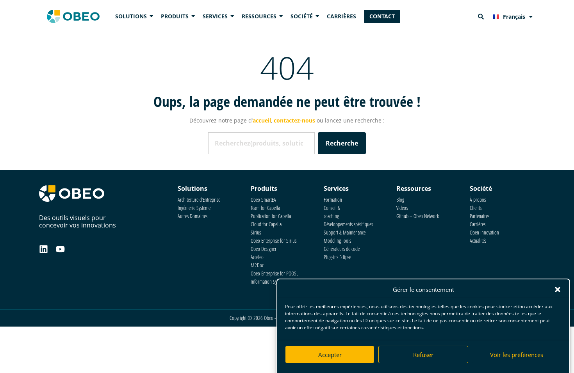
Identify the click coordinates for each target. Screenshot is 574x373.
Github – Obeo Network (417, 216)
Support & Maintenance (344, 232)
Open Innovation (484, 232)
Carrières (477, 224)
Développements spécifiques (348, 224)
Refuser (423, 355)
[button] (558, 289)
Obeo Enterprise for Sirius (273, 240)
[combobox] (261, 143)
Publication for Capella (271, 216)
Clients (475, 207)
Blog (400, 199)
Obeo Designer (263, 248)
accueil (262, 120)
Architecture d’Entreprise (199, 199)
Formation (333, 199)
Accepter (330, 355)
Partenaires (479, 216)
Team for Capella (265, 207)
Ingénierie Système (194, 207)
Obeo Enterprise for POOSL (274, 273)
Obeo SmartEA (263, 199)
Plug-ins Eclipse (337, 257)
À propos (478, 199)
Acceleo (257, 257)
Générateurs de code (342, 248)
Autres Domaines (192, 216)
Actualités (478, 240)
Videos (402, 207)
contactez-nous (294, 120)
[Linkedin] (43, 249)
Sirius (256, 232)
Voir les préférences (516, 355)
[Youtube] (60, 249)
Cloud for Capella (266, 224)
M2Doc (257, 265)
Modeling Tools (337, 240)
